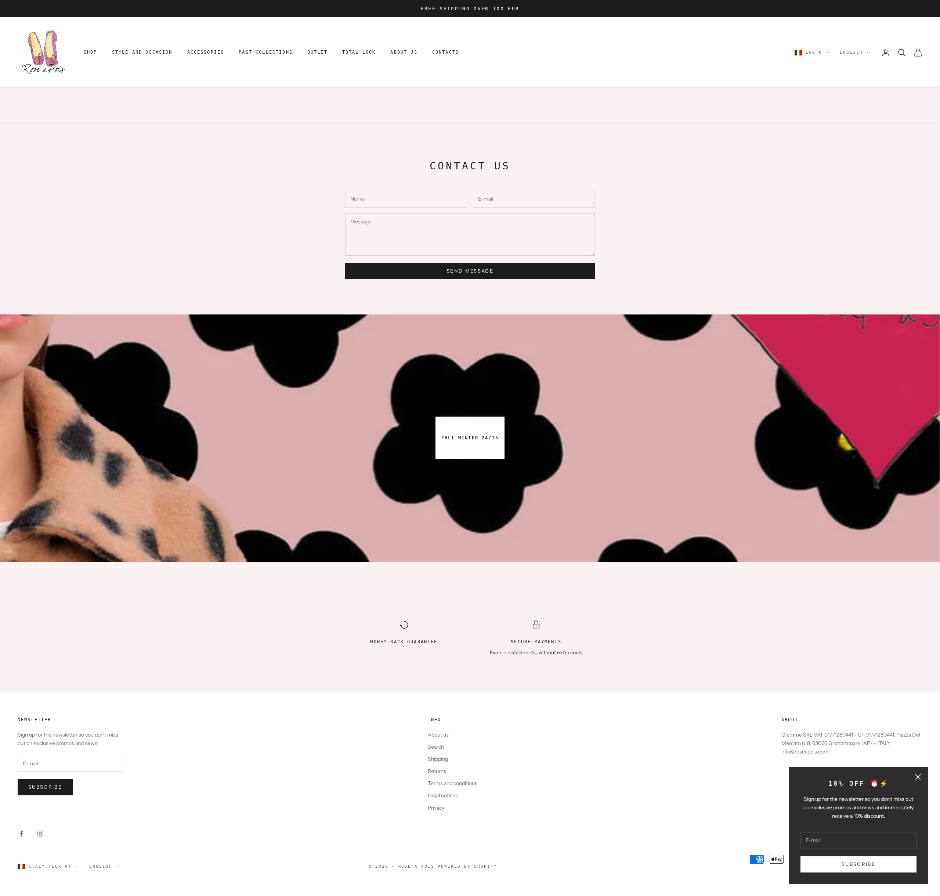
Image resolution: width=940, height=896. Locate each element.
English (851, 52)
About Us (403, 52)
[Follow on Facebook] (21, 833)
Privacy (436, 808)
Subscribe (45, 787)
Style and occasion (142, 52)
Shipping (438, 759)
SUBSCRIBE (858, 864)
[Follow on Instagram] (40, 833)
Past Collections (266, 52)
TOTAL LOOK (359, 52)
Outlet (317, 52)
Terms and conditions (452, 783)
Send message (470, 271)
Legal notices (443, 795)
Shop (90, 52)
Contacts (445, 52)
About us (438, 734)
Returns (437, 771)
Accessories (205, 52)
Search (436, 747)
